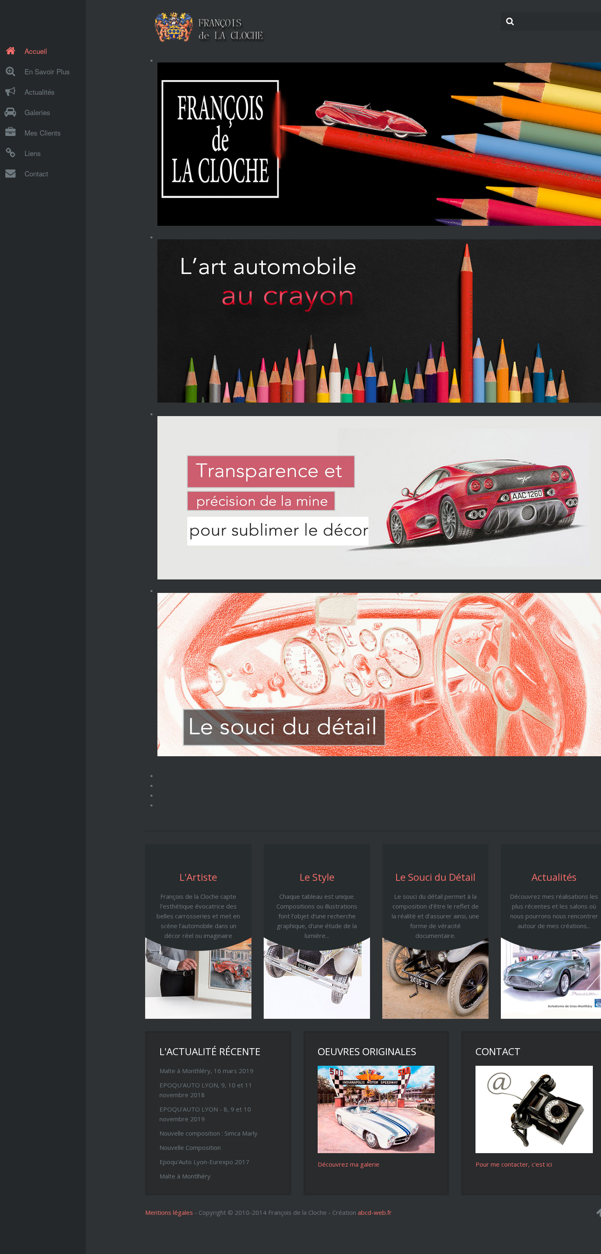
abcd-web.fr (375, 1212)
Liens (33, 153)
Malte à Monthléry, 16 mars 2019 (206, 1071)
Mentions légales (169, 1212)
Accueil (36, 51)
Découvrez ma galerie (348, 1164)
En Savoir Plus (47, 71)
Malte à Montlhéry (185, 1176)
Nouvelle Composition (190, 1147)
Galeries (37, 112)
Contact (36, 173)
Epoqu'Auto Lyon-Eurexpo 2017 (204, 1162)
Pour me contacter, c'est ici (513, 1164)
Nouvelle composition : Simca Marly (208, 1133)
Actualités (40, 92)
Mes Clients (43, 132)
